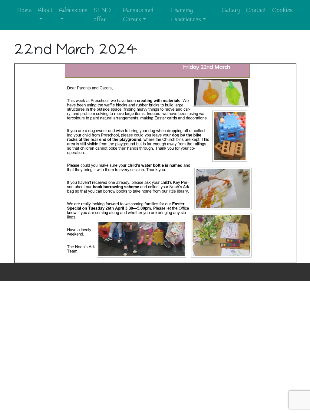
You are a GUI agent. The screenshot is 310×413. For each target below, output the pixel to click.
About (45, 10)
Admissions (73, 10)
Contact (256, 10)
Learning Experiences (186, 15)
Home (24, 10)
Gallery (231, 10)
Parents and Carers (138, 15)
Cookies (282, 10)
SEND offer (102, 15)
